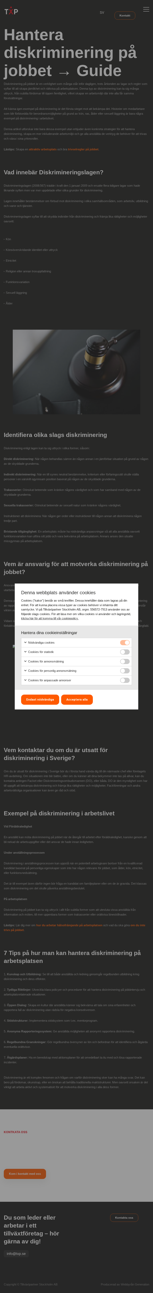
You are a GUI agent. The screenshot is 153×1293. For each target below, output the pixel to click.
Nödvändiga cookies (41, 642)
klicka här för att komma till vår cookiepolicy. (49, 618)
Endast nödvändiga (40, 699)
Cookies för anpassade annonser (49, 680)
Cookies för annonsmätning (45, 661)
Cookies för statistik (40, 652)
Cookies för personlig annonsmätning (51, 670)
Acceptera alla (77, 699)
